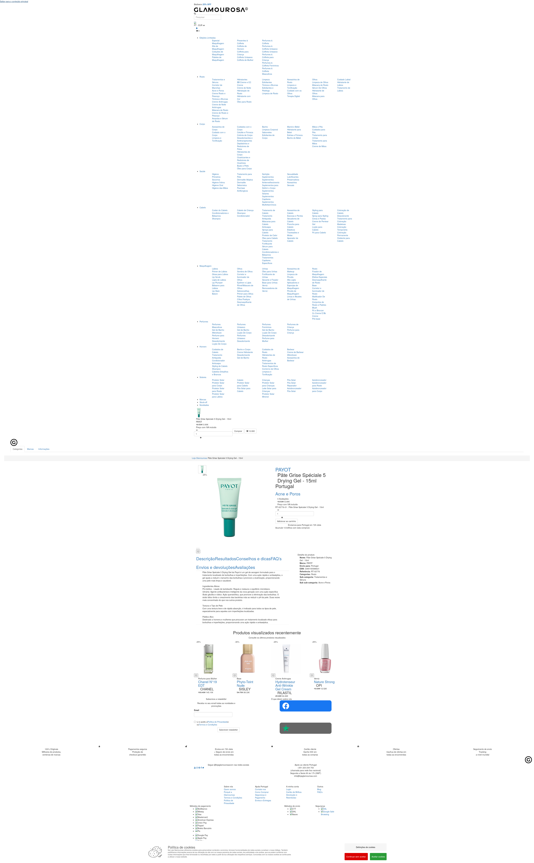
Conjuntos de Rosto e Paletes (319, 303)
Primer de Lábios (219, 271)
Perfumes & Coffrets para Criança (268, 57)
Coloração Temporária (342, 228)
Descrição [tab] (205, 559)
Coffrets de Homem (242, 47)
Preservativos (293, 179)
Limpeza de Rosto (270, 93)
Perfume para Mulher (268, 339)
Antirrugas (266, 360)
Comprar (238, 431)
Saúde (202, 171)
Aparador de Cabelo (292, 239)
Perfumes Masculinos (217, 325)
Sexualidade (292, 174)
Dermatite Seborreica (242, 184)
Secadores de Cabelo (293, 220)
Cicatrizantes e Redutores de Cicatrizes (243, 160)
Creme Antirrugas (220, 101)
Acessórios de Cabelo (293, 211)
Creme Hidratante (245, 352)
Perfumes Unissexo (241, 325)
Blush (314, 307)
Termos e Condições (208, 724)
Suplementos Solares (268, 192)
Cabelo (203, 207)
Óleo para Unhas (269, 271)
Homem (203, 346)
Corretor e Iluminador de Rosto (318, 291)
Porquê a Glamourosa (229, 793)
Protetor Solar (218, 380)
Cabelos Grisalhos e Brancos (220, 373)
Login (288, 789)
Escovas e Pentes (295, 215)
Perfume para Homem (218, 337)
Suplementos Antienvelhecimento (270, 181)
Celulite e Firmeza (245, 132)
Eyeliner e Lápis (244, 282)
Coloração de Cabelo (343, 211)
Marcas (203, 399)
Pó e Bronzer (318, 310)
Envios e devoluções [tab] (215, 567)
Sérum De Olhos (319, 87)
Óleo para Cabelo (270, 238)
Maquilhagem (206, 265)
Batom (215, 293)
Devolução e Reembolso (291, 796)
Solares (203, 377)
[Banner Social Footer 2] (305, 728)
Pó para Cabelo (319, 232)
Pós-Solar (291, 380)
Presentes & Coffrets (242, 42)
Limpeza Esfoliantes (267, 81)
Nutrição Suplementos (268, 175)
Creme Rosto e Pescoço (218, 95)
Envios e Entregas (263, 800)
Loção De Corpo (219, 343)
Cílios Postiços (243, 299)
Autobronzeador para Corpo (319, 389)
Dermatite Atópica (245, 179)
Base (314, 285)
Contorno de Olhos (270, 368)
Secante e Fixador (270, 279)
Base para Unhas (269, 282)
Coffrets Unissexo (245, 57)
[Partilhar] (198, 549)
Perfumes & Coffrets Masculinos (267, 71)
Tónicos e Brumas (220, 99)
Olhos (314, 79)
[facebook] (201, 767)
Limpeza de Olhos (320, 82)
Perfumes (204, 321)
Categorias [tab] (17, 449)
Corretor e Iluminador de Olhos (243, 277)
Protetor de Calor (269, 235)
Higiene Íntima (218, 182)
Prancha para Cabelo (293, 225)
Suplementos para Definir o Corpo (270, 186)
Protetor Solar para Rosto (218, 389)
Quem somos (230, 789)
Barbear (290, 349)
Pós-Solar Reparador (292, 384)
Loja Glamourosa (199, 458)
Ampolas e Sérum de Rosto (220, 120)
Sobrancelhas (243, 291)
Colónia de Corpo (245, 135)
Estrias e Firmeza (295, 135)
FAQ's (319, 792)
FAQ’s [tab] (276, 559)
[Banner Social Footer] (305, 705)
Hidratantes (242, 79)
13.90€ (251, 431)
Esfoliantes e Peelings (267, 89)
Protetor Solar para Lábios (218, 395)
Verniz (265, 285)
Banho (265, 126)
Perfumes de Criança (292, 325)
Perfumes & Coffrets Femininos (270, 64)
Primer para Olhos (245, 293)
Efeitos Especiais (319, 277)
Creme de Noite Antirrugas (219, 106)
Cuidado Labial (343, 79)
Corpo (202, 124)
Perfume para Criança (293, 331)
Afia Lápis (291, 279)
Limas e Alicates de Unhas (294, 298)
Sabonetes (267, 132)
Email (196, 710)
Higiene (215, 174)
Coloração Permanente (342, 234)
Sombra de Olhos (245, 271)
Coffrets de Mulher (245, 60)
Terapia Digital (293, 96)
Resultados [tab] (225, 559)
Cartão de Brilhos (293, 792)
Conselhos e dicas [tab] (253, 559)
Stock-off (203, 402)
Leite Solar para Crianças (269, 389)
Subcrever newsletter (228, 729)
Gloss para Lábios (220, 274)
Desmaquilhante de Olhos (244, 303)
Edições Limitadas (208, 37)
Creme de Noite (244, 87)
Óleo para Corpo (244, 168)
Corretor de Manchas (217, 86)
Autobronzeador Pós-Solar (294, 389)
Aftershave (217, 332)
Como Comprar (262, 792)
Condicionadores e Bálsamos (220, 214)
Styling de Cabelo (220, 366)
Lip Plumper (217, 282)
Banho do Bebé (294, 137)
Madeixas (341, 224)
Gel (313, 224)
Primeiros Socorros (216, 178)
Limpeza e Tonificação (292, 86)
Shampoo (216, 218)
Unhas (265, 268)
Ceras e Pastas (319, 218)
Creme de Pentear (320, 221)
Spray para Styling (320, 215)
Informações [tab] (43, 449)
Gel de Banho (218, 329)
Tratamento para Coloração (344, 220)
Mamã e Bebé (293, 126)
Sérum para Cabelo (267, 248)
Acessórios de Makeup (293, 270)
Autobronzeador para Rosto (319, 384)
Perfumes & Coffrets (267, 42)
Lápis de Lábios (219, 279)
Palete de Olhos (244, 296)
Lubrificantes (292, 176)
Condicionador (243, 215)
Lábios (215, 268)
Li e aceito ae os (213, 723)
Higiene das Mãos (220, 188)
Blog (319, 789)
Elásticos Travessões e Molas (293, 232)
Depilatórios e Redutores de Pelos (243, 146)
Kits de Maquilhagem (218, 47)
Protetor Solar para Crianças (268, 384)
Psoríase (241, 188)
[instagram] (197, 767)
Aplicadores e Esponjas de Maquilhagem (293, 285)
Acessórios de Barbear (293, 359)
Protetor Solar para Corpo (218, 384)
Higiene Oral (217, 185)
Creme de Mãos (319, 146)
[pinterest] (199, 767)
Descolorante (343, 215)
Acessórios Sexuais (292, 184)
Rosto (202, 76)
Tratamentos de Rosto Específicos (270, 364)
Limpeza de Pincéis (292, 275)
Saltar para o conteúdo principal (14, 1)
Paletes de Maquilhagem (218, 58)
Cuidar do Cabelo (220, 210)
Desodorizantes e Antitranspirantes (245, 139)
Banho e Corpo (243, 349)
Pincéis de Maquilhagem (293, 292)
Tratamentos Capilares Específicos (267, 260)
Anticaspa (266, 227)
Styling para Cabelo (317, 211)
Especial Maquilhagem (218, 42)
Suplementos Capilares (268, 197)
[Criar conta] (196, 28)
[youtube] (195, 767)
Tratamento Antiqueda (267, 217)
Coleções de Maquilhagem (218, 53)
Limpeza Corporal (270, 129)
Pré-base (316, 318)
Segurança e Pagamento (260, 796)
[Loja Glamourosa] (267, 9)
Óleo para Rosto (244, 101)
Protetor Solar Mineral (268, 395)
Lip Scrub (216, 277)
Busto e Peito (243, 165)
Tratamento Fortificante (267, 242)
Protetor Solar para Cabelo (243, 384)
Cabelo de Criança (245, 210)
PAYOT (283, 469)
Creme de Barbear (295, 352)
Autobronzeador (319, 380)
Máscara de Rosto (220, 110)
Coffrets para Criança (243, 53)
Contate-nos (260, 789)
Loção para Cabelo (317, 228)
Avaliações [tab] (245, 567)
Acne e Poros (218, 90)
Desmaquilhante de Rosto (319, 281)
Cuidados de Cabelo (217, 351)
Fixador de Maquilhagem (318, 273)
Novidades (204, 405)
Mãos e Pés (317, 126)
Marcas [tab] (30, 449)
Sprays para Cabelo (267, 231)
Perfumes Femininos (266, 325)
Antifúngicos (242, 190)
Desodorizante (218, 341)
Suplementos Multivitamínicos (269, 203)
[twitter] (203, 767)
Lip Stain (216, 291)
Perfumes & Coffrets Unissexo (270, 47)
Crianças (266, 380)
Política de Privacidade (217, 721)
